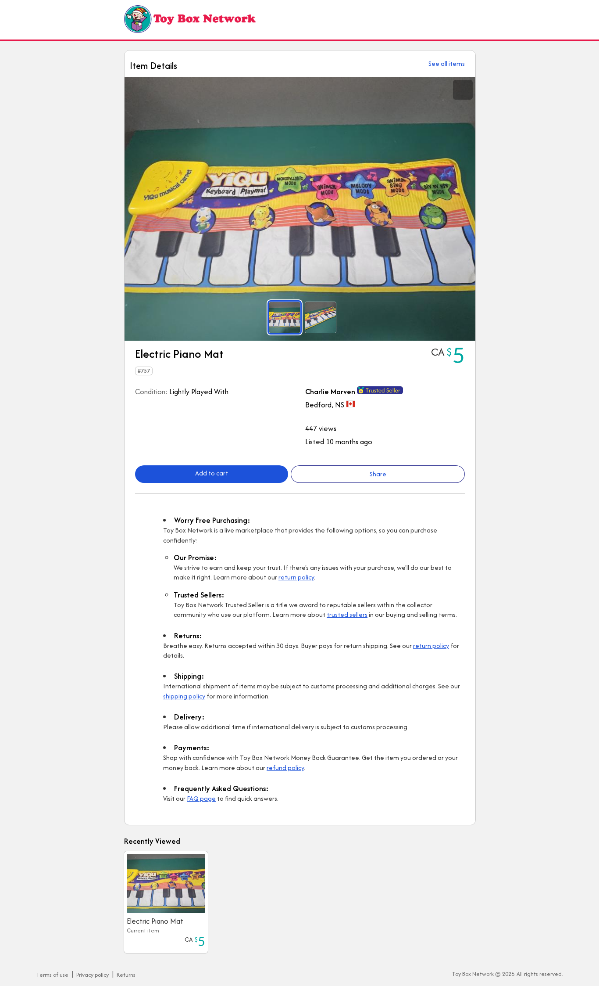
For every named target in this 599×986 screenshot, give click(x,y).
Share (378, 474)
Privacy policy (92, 975)
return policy (296, 577)
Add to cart (211, 473)
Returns (126, 975)
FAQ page (201, 798)
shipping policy (184, 696)
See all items (446, 63)
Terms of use (52, 975)
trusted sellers (347, 614)
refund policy (285, 767)
